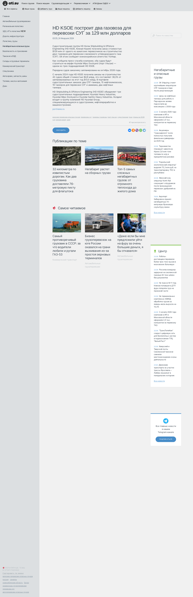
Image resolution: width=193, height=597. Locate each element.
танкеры (13, 579)
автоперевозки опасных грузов (16, 592)
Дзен (5, 86)
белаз (26, 583)
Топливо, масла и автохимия (15, 81)
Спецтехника (8, 71)
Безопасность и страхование (15, 51)
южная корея (61, 120)
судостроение (123, 117)
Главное (6, 16)
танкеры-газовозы (99, 117)
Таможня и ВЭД (9, 56)
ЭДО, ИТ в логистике (11, 31)
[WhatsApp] (140, 130)
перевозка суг (86, 117)
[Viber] (137, 130)
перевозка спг (9, 589)
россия (6, 579)
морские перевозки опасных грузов (18, 576)
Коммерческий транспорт (14, 66)
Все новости (159, 212)
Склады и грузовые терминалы (16, 61)
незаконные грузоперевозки (15, 586)
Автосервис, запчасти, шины (15, 76)
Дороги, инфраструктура (13, 36)
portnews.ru (58, 109)
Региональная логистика (13, 26)
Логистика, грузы (10, 41)
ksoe (130, 117)
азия (68, 120)
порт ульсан (112, 117)
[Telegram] (144, 130)
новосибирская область (13, 583)
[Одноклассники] (133, 130)
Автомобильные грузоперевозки (16, 21)
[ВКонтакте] (129, 130)
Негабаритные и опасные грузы (16, 46)
